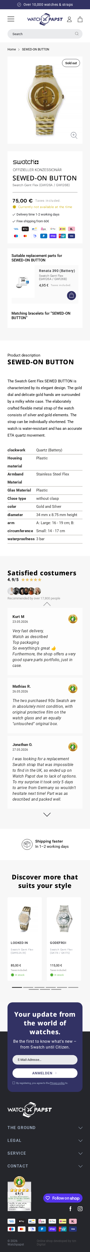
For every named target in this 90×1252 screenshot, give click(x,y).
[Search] (77, 33)
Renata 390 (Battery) (57, 271)
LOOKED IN (19, 942)
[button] (80, 19)
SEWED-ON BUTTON (35, 49)
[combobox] (45, 34)
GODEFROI (58, 942)
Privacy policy (57, 1083)
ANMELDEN (42, 1073)
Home (12, 49)
